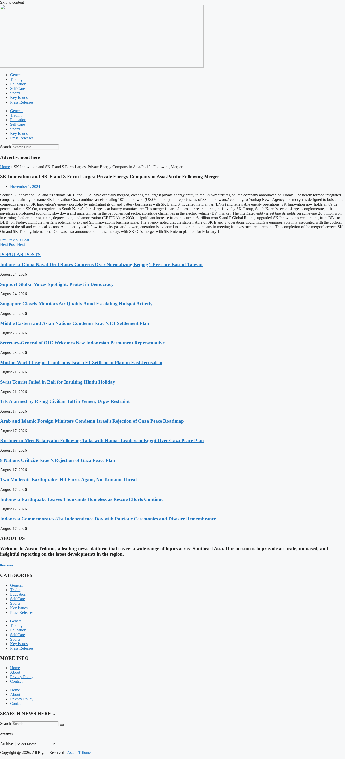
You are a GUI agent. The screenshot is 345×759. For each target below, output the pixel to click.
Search (5, 147)
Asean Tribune (79, 752)
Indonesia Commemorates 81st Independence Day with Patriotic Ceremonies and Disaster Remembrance (108, 518)
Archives (7, 744)
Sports (15, 93)
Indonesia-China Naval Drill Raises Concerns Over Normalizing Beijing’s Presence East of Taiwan (101, 264)
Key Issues (19, 97)
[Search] (62, 725)
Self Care (17, 88)
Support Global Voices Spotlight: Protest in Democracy (57, 284)
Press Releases (21, 102)
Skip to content (12, 2)
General (16, 75)
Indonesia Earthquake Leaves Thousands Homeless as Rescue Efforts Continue (81, 499)
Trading (16, 79)
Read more (6, 564)
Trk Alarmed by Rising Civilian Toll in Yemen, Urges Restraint (65, 401)
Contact (16, 681)
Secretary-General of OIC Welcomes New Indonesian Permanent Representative (82, 342)
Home (5, 167)
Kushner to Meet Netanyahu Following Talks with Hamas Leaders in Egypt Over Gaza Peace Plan (102, 440)
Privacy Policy (21, 677)
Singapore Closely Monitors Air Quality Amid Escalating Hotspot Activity (76, 303)
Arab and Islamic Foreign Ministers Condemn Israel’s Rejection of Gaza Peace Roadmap (92, 421)
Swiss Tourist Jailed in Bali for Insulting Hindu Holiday (57, 382)
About (15, 672)
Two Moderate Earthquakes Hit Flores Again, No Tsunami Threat (68, 479)
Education (18, 84)
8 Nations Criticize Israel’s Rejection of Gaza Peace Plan (57, 460)
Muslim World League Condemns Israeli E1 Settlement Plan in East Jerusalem (81, 362)
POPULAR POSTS (20, 254)
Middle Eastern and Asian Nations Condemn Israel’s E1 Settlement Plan (74, 323)
